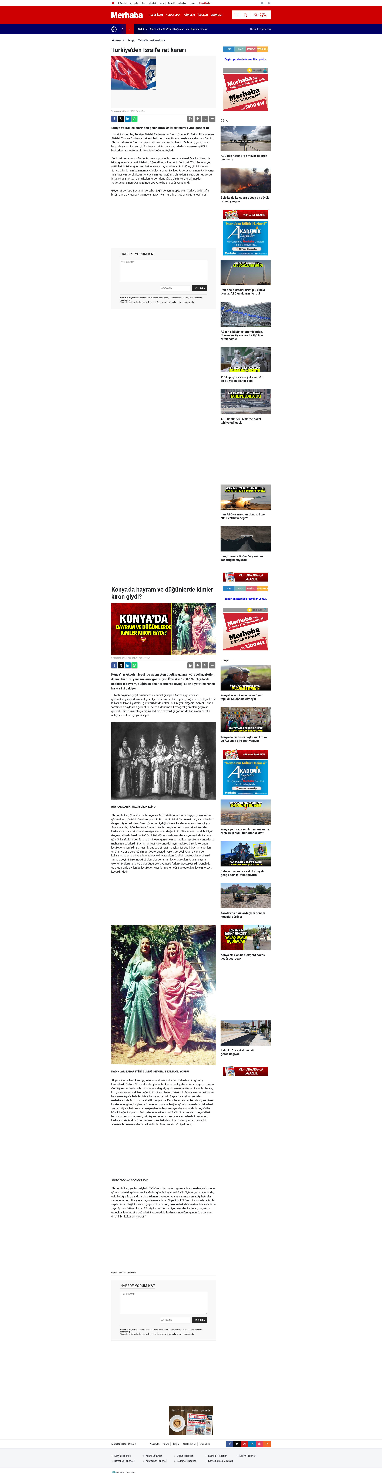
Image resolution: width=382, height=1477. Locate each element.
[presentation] (122, 29)
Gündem (189, 14)
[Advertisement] (163, 222)
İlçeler (203, 14)
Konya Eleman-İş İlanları (220, 1461)
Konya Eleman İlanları (177, 3)
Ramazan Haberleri (124, 1461)
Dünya (131, 40)
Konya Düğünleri (154, 1455)
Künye (166, 1444)
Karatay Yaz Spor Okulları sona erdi (168, 29)
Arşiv (162, 3)
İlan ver (193, 3)
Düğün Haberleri (185, 1455)
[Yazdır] (190, 119)
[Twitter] (121, 119)
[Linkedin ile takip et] (252, 1444)
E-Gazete (122, 3)
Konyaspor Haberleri (156, 1461)
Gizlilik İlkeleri (189, 1444)
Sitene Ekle (205, 1444)
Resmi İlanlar (204, 3)
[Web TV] (262, 2)
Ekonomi (216, 14)
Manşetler (134, 3)
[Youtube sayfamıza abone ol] (244, 1444)
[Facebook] (114, 119)
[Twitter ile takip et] (237, 1444)
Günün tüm (260, 29)
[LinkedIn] (128, 119)
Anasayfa (119, 40)
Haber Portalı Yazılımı (126, 1472)
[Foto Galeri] (269, 2)
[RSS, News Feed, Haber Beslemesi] (267, 1444)
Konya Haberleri (122, 1455)
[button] (198, 119)
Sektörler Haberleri (187, 1461)
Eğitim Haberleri (247, 1455)
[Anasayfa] (113, 3)
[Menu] (236, 15)
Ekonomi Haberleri (217, 1455)
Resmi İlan (156, 14)
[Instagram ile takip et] (259, 1444)
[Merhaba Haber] (127, 14)
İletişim (176, 1444)
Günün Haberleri (149, 3)
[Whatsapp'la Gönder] (134, 119)
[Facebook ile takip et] (229, 1444)
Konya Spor (173, 14)
